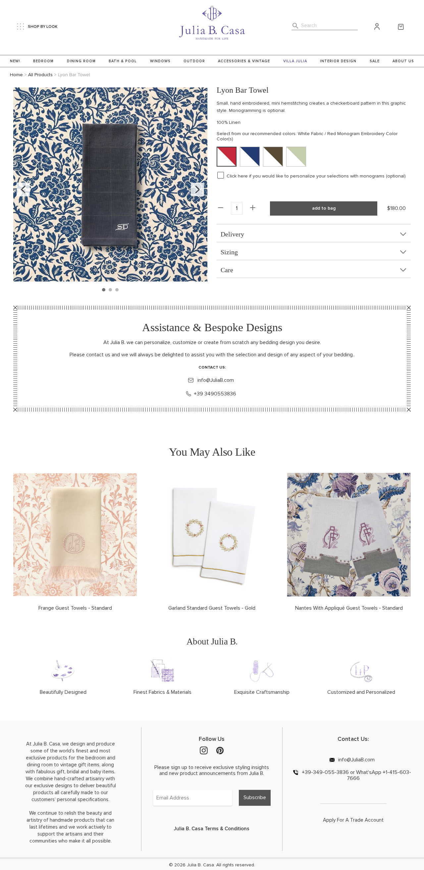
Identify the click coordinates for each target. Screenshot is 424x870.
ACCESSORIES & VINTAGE (244, 61)
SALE (375, 61)
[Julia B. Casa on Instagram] (204, 750)
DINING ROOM (81, 61)
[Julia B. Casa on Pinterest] (220, 750)
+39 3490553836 (215, 393)
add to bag (324, 208)
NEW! (15, 61)
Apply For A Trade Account (353, 820)
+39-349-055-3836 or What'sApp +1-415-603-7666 (355, 775)
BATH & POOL (123, 61)
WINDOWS (160, 61)
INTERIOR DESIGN (338, 61)
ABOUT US (403, 61)
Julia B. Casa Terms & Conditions (211, 829)
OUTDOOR (194, 61)
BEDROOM (43, 61)
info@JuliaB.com (215, 380)
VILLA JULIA (295, 61)
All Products (40, 74)
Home (16, 74)
